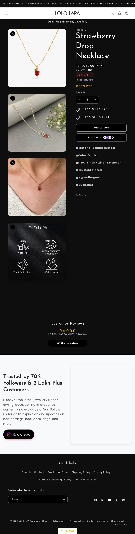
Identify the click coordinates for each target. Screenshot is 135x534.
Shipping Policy (81, 472)
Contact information (97, 521)
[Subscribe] (63, 499)
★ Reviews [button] (67, 531)
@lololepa (21, 434)
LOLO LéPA (24, 521)
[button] (7, 13)
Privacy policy (77, 521)
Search (26, 472)
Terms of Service (85, 479)
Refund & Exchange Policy (55, 479)
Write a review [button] (67, 343)
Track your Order (58, 472)
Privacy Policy (102, 472)
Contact (39, 472)
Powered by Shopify (40, 521)
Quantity (80, 92)
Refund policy (60, 521)
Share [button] (82, 195)
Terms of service (118, 524)
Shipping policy (119, 521)
